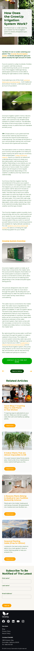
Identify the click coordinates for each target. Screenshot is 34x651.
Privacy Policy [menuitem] (6, 631)
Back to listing (17, 371)
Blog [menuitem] (3, 629)
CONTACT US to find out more (17, 361)
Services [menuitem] (5, 626)
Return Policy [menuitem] (6, 633)
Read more (9, 425)
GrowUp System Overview (13, 241)
